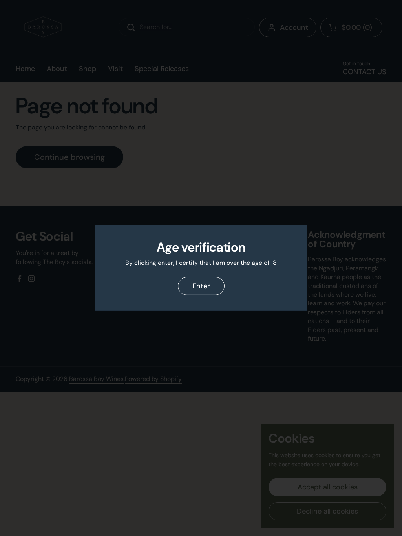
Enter (201, 286)
